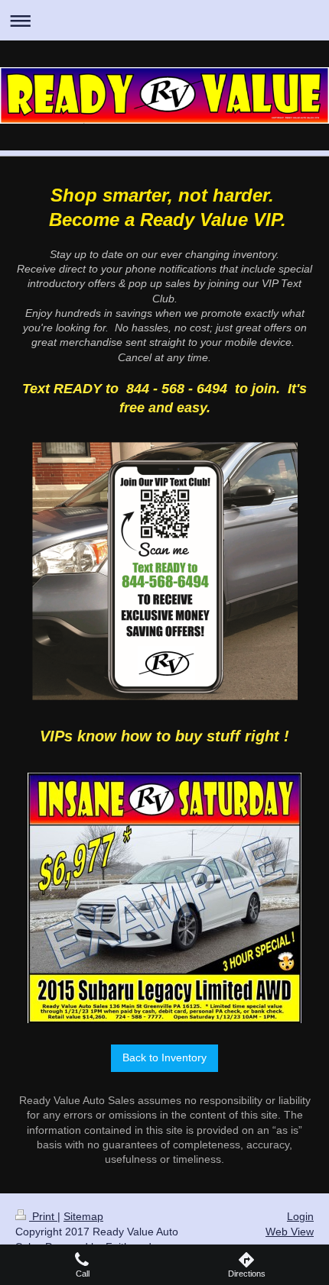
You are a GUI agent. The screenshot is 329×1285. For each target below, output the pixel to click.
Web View (289, 1231)
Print (43, 1216)
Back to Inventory (164, 1057)
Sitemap (83, 1216)
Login (300, 1216)
